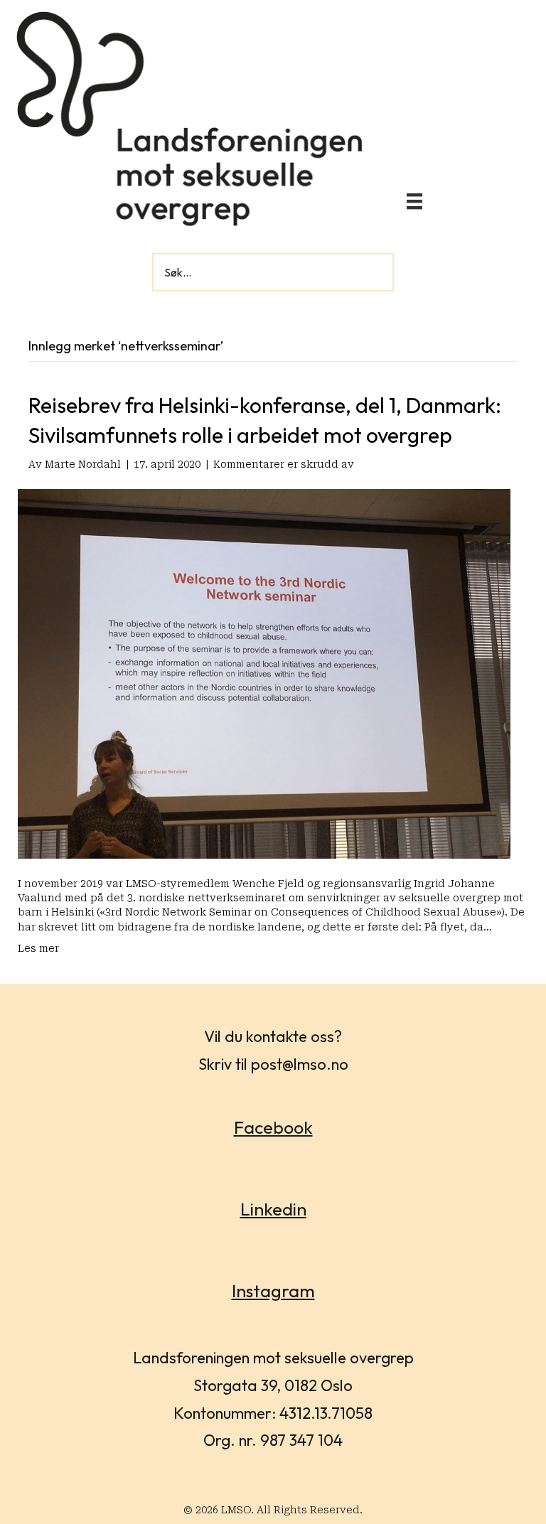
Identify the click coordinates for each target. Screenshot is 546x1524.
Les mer (38, 948)
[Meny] (414, 201)
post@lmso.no (299, 1064)
